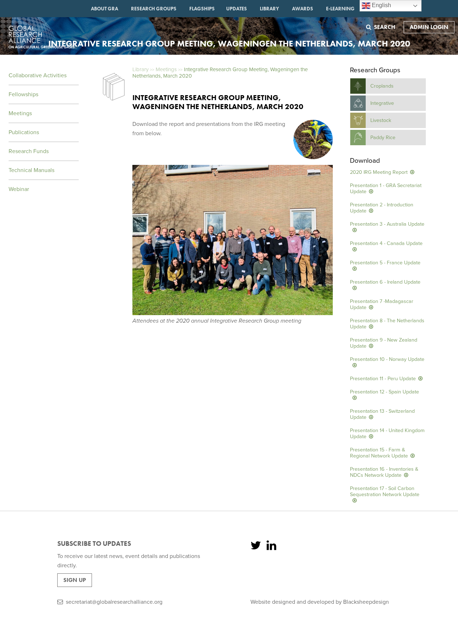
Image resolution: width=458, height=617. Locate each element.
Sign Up (74, 580)
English (380, 5)
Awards (302, 8)
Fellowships (23, 94)
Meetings (20, 113)
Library (269, 8)
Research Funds (29, 151)
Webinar (19, 189)
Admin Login (429, 27)
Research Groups (153, 8)
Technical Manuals (31, 170)
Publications (24, 132)
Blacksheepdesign (366, 602)
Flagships (202, 8)
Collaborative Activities (38, 75)
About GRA (104, 8)
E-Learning (340, 8)
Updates (236, 8)
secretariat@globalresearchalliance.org (114, 602)
